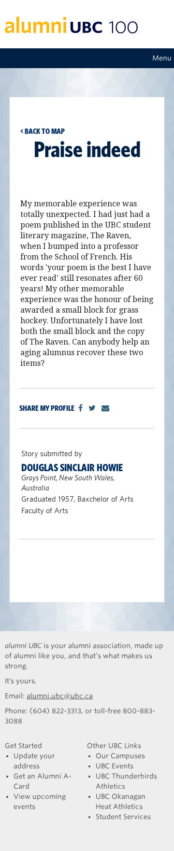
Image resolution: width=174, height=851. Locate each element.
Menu (162, 58)
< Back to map (42, 131)
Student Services (123, 817)
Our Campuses (120, 756)
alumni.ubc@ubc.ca (60, 696)
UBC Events (114, 766)
